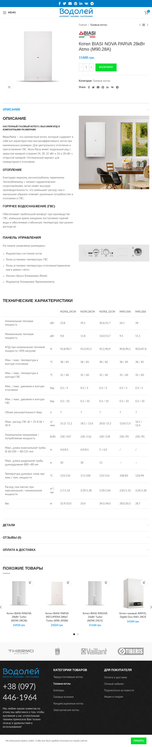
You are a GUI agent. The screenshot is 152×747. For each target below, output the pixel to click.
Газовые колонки (63, 697)
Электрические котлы (66, 710)
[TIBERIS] (131, 651)
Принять (138, 741)
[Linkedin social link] (80, 3)
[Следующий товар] (147, 25)
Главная (83, 25)
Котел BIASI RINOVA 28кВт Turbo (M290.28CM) (19, 617)
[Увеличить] (9, 87)
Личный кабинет (114, 684)
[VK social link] (86, 3)
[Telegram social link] (92, 3)
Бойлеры (58, 690)
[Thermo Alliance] (21, 651)
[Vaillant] (94, 651)
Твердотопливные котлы (68, 677)
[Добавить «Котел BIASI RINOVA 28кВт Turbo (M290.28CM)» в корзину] (30, 582)
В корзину (106, 67)
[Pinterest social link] (75, 3)
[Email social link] (70, 3)
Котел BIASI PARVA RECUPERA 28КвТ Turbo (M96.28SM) (57, 617)
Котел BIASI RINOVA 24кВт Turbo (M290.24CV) (95, 617)
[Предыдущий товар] (140, 25)
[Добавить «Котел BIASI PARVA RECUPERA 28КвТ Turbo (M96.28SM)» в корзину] (68, 582)
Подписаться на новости (119, 690)
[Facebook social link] (59, 3)
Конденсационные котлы (68, 703)
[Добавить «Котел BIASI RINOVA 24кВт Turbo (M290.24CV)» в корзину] (106, 582)
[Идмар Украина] (57, 651)
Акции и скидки (113, 697)
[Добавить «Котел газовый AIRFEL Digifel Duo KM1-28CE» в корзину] (144, 582)
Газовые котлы (98, 25)
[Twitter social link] (64, 3)
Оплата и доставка (115, 677)
